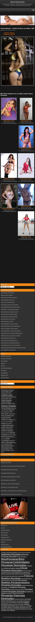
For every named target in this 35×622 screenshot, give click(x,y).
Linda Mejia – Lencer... (8, 178)
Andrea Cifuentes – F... (26, 206)
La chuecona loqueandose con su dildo (10, 476)
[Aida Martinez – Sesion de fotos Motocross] (26, 223)
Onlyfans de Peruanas (6, 358)
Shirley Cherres (5, 447)
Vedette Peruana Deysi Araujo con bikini (10, 335)
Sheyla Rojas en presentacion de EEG (10, 342)
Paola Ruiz (12, 440)
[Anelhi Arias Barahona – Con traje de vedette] (9, 196)
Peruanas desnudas (16, 591)
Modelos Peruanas (11, 582)
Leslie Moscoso (7, 425)
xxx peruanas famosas (20, 609)
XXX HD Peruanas (5, 530)
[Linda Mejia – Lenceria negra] (9, 165)
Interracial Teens (5, 377)
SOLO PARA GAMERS (6, 368)
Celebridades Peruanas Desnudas (15, 564)
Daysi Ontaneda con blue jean (8, 338)
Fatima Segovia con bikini (7, 321)
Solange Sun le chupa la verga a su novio (11, 494)
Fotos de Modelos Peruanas (17, 577)
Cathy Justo (8, 398)
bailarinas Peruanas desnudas (27, 150)
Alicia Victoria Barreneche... (26, 178)
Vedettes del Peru (5, 537)
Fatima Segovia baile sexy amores (9, 469)
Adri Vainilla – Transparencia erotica (9, 309)
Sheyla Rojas (10, 445)
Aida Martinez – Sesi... (26, 236)
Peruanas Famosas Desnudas (13, 597)
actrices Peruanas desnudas (27, 123)
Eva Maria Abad (5, 411)
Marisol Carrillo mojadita (7, 295)
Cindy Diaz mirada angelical (8, 302)
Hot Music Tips (4, 375)
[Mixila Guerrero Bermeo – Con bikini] (26, 137)
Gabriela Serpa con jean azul (8, 319)
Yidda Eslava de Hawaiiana (7, 292)
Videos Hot (6, 460)
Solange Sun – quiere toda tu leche (9, 487)
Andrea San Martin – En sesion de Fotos (10, 331)
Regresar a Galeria (9, 34)
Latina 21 (3, 363)
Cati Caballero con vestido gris (8, 350)
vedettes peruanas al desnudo (16, 604)
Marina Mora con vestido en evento (9, 312)
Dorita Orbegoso (6, 408)
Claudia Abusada (6, 402)
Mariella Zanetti (5, 432)
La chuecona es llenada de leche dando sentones (13, 466)
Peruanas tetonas (19, 599)
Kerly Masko (8, 423)
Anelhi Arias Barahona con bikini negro (10, 307)
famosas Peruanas (27, 570)
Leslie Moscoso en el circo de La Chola (10, 345)
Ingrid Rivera (11, 413)
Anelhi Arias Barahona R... (9, 208)
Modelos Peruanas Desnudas (15, 583)
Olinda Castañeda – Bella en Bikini (9, 328)
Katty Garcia (6, 421)
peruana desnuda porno (17, 589)
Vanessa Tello (9, 448)
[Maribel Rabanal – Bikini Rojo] (26, 109)
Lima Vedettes (4, 373)
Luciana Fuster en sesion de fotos (9, 314)
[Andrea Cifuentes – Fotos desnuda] (26, 195)
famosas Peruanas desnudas (8, 572)
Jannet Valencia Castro (7, 418)
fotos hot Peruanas (12, 580)
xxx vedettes (11, 610)
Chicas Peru (4, 370)
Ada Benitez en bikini (6, 462)
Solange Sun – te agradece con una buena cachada (13, 490)
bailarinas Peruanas (11, 554)
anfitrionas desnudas (7, 181)
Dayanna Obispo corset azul (8, 300)
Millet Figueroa (6, 436)
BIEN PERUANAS (17, 2)
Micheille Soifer (12, 434)
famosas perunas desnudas (9, 574)
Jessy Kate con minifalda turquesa (9, 340)
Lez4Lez (3, 365)
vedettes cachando (17, 602)
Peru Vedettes (4, 361)
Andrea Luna (6, 395)
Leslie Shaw (5, 427)
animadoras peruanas (9, 211)
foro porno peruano (25, 574)
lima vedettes (22, 580)
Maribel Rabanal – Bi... (26, 120)
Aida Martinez (4, 390)
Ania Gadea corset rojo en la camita (9, 304)
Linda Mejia (9, 429)
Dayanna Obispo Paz (8, 403)
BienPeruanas (13, 123)
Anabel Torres (9, 391)
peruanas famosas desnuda (15, 593)
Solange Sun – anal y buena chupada (10, 483)
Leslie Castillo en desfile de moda (9, 316)
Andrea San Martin (7, 397)
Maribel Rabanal (7, 431)
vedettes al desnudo (6, 602)
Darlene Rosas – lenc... (9, 120)
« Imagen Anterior (9, 32)
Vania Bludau (5, 450)
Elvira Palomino (9, 410)
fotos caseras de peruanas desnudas (12, 576)
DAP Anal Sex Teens (6, 356)
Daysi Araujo (8, 405)
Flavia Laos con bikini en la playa (9, 297)
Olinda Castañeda (5, 439)
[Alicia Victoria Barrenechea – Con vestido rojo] (26, 165)
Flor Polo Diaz (7, 412)
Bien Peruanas (7, 123)
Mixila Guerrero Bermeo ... (26, 148)
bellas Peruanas (22, 556)
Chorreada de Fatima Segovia (8, 473)
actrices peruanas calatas (9, 552)
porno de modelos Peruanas (21, 601)
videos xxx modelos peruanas (16, 607)
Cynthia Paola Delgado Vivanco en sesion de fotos (13, 347)
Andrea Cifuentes (6, 393)
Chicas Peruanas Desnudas (14, 569)
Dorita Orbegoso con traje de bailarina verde (12, 333)
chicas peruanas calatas (12, 568)
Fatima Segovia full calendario (8, 480)
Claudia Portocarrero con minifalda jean (10, 326)
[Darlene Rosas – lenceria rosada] (9, 109)
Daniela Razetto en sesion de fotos (9, 323)
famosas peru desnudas (22, 572)
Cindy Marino (6, 400)
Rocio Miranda (7, 442)
